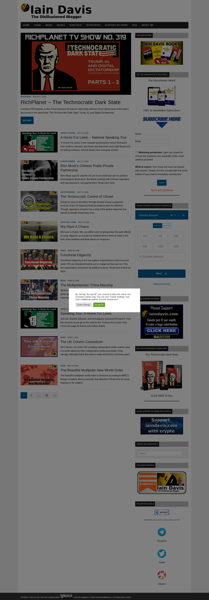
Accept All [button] (99, 305)
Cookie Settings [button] (83, 305)
